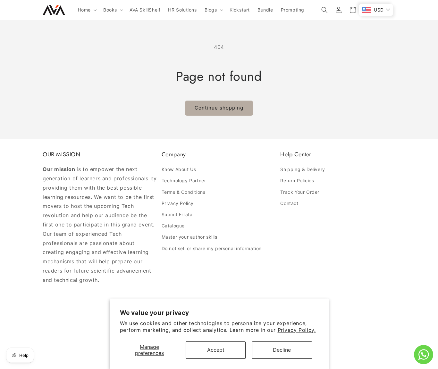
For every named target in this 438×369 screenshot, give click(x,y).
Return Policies (297, 180)
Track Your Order (299, 192)
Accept (215, 350)
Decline (282, 350)
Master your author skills (189, 237)
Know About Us (179, 169)
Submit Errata (177, 214)
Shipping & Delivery (302, 169)
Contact (289, 203)
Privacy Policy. (297, 330)
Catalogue (173, 225)
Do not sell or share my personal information (212, 248)
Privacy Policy (178, 203)
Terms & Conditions (184, 192)
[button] (86, 10)
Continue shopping (219, 108)
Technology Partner (184, 180)
